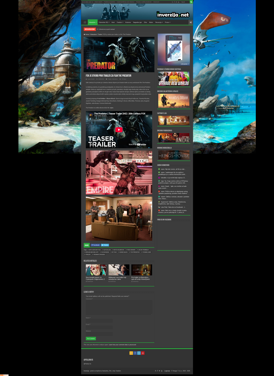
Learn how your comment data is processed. (122, 344)
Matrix (151, 22)
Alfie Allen (107, 249)
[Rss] (172, 2)
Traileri (100, 34)
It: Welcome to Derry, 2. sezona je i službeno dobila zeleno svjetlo (116, 29)
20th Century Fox (95, 249)
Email (88, 324)
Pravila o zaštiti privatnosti (143, 2)
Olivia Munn (105, 252)
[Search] (191, 2)
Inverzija (86, 371)
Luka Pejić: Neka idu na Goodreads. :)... (173, 207)
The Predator (135, 252)
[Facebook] (174, 2)
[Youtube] (178, 2)
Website (88, 331)
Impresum (156, 2)
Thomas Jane (147, 252)
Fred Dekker (131, 249)
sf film (114, 252)
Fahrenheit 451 (103, 22)
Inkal (113, 22)
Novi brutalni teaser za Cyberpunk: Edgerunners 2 (95, 278)
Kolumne (128, 22)
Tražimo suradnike (109, 2)
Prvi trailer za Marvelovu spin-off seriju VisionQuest (140, 278)
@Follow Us (88, 360)
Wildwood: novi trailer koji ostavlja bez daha (117, 278)
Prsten (167, 22)
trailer (88, 254)
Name (88, 318)
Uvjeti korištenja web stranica (125, 2)
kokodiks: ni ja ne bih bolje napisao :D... (173, 178)
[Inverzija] (137, 12)
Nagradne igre (137, 22)
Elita (145, 22)
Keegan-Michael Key (92, 252)
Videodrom (92, 22)
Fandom (119, 22)
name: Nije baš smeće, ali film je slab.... (173, 169)
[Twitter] (176, 2)
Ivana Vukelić (91, 79)
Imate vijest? (98, 2)
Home (85, 22)
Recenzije (158, 22)
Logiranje (167, 371)
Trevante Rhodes (99, 254)
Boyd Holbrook (119, 249)
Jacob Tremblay (143, 249)
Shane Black (123, 252)
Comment (89, 299)
